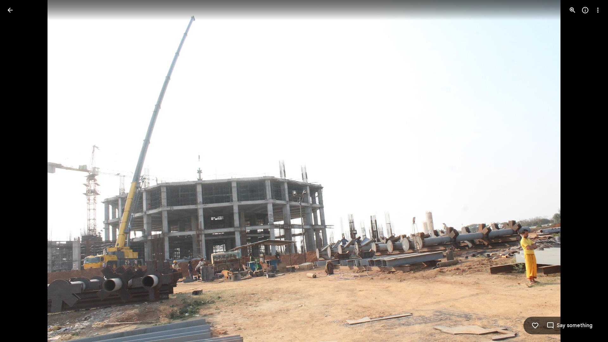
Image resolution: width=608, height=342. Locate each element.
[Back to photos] (10, 10)
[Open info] (585, 10)
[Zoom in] (572, 10)
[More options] (598, 10)
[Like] (535, 325)
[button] (18, 171)
